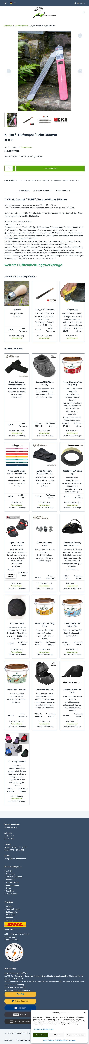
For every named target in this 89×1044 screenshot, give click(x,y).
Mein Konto (10, 915)
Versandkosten (26, 147)
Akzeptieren (40, 1035)
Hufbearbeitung (35, 180)
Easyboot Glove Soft (44, 690)
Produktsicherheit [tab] (63, 191)
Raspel (65, 180)
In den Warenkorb (50, 168)
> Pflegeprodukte (11, 885)
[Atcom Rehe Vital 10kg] (16, 673)
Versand (9, 918)
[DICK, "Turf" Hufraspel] (44, 293)
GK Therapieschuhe (17, 761)
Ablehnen (57, 1035)
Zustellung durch (11, 920)
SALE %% (8, 871)
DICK (20, 180)
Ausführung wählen (78, 329)
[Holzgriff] (16, 293)
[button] (85, 1013)
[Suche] (75, 3)
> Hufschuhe (9, 874)
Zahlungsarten (12, 912)
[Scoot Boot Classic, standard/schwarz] (72, 526)
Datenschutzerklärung (61, 1040)
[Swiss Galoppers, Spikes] (44, 526)
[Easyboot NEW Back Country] (44, 366)
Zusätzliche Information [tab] (42, 191)
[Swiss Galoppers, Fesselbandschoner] (16, 366)
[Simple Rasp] (72, 293)
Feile (25, 180)
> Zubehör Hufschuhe (13, 877)
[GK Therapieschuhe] (16, 745)
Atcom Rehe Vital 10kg (17, 690)
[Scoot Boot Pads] (16, 607)
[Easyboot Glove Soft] (44, 673)
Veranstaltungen (12, 909)
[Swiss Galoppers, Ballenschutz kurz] (44, 454)
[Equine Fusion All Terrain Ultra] (16, 526)
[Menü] (84, 12)
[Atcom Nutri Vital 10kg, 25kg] (44, 607)
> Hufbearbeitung (11, 882)
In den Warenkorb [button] (23, 329)
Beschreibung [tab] (24, 191)
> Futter (7, 888)
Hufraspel (57, 180)
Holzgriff (17, 310)
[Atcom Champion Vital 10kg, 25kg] (72, 366)
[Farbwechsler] (5, 3)
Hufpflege (47, 180)
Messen (9, 906)
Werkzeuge (74, 180)
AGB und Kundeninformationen (16, 934)
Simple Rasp (72, 310)
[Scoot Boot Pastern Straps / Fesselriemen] (16, 454)
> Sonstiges (9, 891)
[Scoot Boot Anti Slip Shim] (72, 673)
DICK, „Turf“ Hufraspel (44, 310)
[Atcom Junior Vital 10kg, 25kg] (72, 607)
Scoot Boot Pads (17, 623)
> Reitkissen (9, 879)
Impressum (72, 1040)
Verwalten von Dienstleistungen (43, 1029)
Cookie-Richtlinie (48, 1040)
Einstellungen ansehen (76, 1035)
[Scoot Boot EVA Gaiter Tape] (72, 454)
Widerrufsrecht (10, 937)
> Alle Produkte (10, 894)
